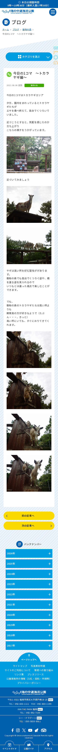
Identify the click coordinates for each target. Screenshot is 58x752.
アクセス (48, 748)
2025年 (11, 563)
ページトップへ (29, 659)
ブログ (16, 29)
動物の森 (27, 29)
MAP (51, 699)
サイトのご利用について (18, 670)
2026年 (11, 553)
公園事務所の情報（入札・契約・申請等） (28, 679)
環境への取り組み (43, 670)
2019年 (11, 625)
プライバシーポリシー (29, 683)
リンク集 (19, 674)
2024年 (11, 574)
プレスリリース (35, 674)
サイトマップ (20, 666)
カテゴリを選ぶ (31, 56)
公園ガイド (29, 748)
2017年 (11, 645)
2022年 (11, 594)
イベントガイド (9, 748)
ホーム (5, 29)
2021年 (11, 604)
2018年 (11, 635)
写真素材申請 (38, 666)
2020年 (11, 614)
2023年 (11, 584)
